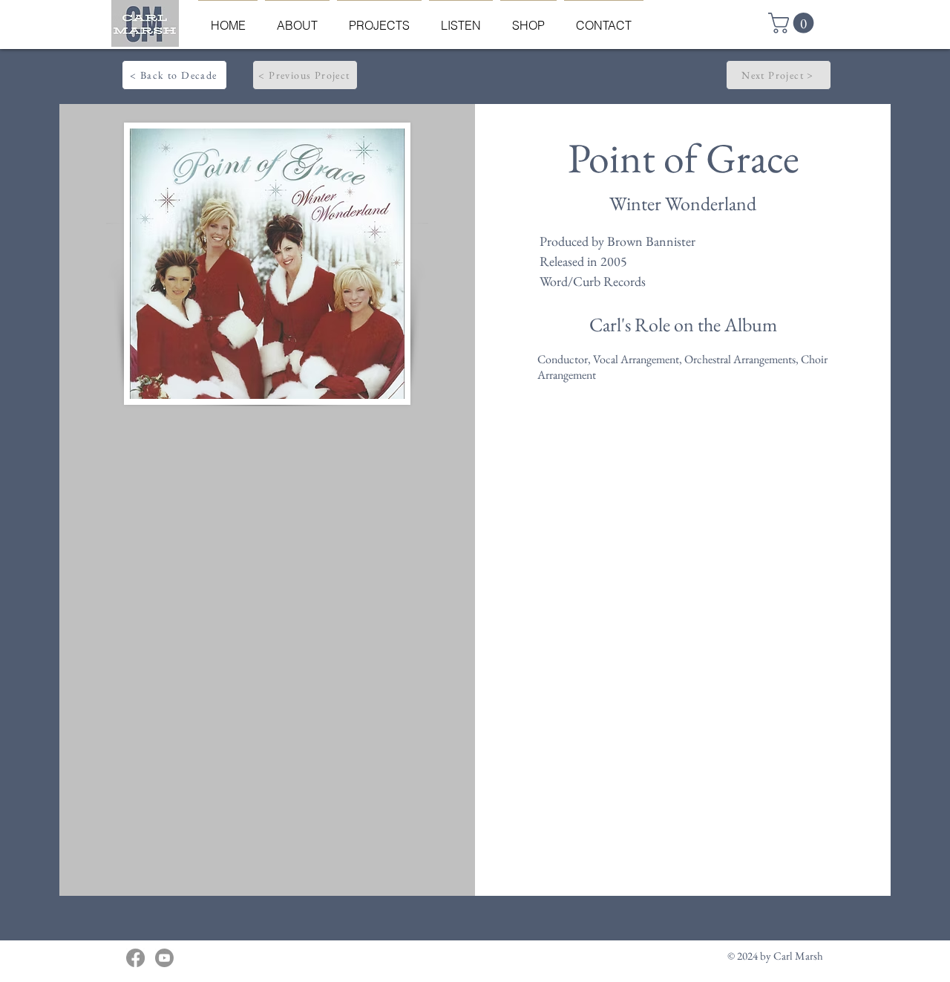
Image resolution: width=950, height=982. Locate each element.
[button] (793, 23)
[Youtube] (164, 958)
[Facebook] (135, 958)
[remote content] (266, 591)
